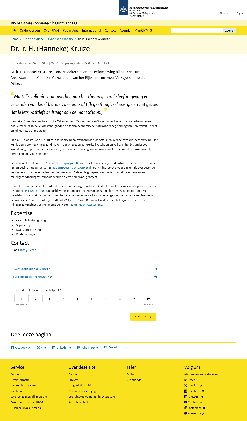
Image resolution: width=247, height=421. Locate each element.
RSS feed (189, 380)
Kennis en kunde (33, 39)
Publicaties (70, 30)
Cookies (74, 374)
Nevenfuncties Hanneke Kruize (30, 269)
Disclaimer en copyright (83, 391)
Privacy (73, 380)
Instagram (205, 408)
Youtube (203, 402)
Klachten (16, 391)
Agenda (125, 30)
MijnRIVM (144, 30)
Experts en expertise (61, 39)
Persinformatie (20, 380)
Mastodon (205, 413)
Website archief (78, 402)
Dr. (13, 72)
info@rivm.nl (28, 250)
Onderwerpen (30, 30)
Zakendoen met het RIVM (27, 402)
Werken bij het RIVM (23, 385)
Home (14, 30)
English (240, 13)
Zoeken (230, 30)
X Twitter (204, 385)
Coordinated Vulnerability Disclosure (92, 396)
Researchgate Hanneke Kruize (40, 277)
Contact (110, 30)
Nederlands (226, 13)
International (91, 30)
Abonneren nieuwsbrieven (201, 374)
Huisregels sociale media (26, 408)
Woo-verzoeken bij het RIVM (29, 396)
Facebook (204, 391)
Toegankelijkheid (80, 385)
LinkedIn (204, 396)
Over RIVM (51, 30)
